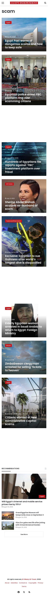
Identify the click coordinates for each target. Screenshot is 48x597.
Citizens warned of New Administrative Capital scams (21, 421)
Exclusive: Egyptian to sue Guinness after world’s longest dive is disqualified (23, 259)
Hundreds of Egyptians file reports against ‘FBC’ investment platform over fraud (23, 167)
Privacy (40, 583)
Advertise (14, 583)
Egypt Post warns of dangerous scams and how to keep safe (24, 44)
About (7, 583)
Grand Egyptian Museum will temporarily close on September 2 (30, 513)
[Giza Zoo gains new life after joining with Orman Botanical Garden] (8, 525)
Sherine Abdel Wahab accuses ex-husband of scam (21, 205)
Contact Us (23, 583)
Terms (24, 586)
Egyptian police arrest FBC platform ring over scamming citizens (23, 98)
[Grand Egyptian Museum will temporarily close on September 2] (8, 515)
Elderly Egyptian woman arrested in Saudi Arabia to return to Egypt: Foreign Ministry (23, 328)
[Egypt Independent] (24, 3)
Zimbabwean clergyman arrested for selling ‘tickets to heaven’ (23, 367)
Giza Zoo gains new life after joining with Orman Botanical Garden (30, 523)
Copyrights (32, 583)
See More (24, 534)
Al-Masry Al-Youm (29, 579)
